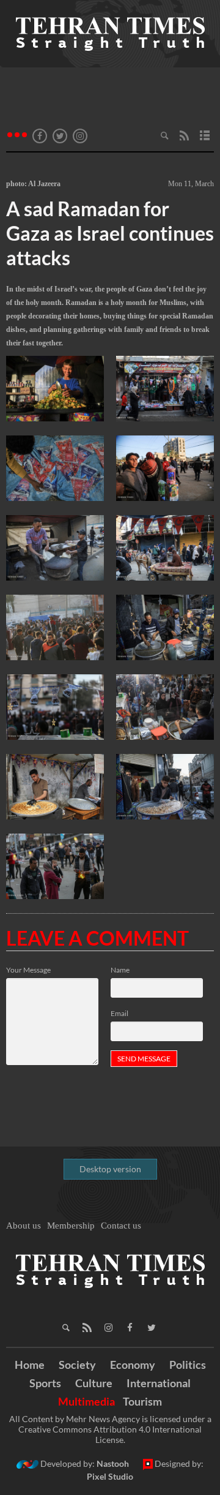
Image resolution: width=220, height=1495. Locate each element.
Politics (187, 1364)
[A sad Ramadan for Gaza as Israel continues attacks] (55, 389)
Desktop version (110, 1169)
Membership (71, 1225)
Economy (132, 1364)
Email (119, 1013)
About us (23, 1225)
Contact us (121, 1225)
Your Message (28, 969)
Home (30, 1364)
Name (120, 969)
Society (77, 1364)
